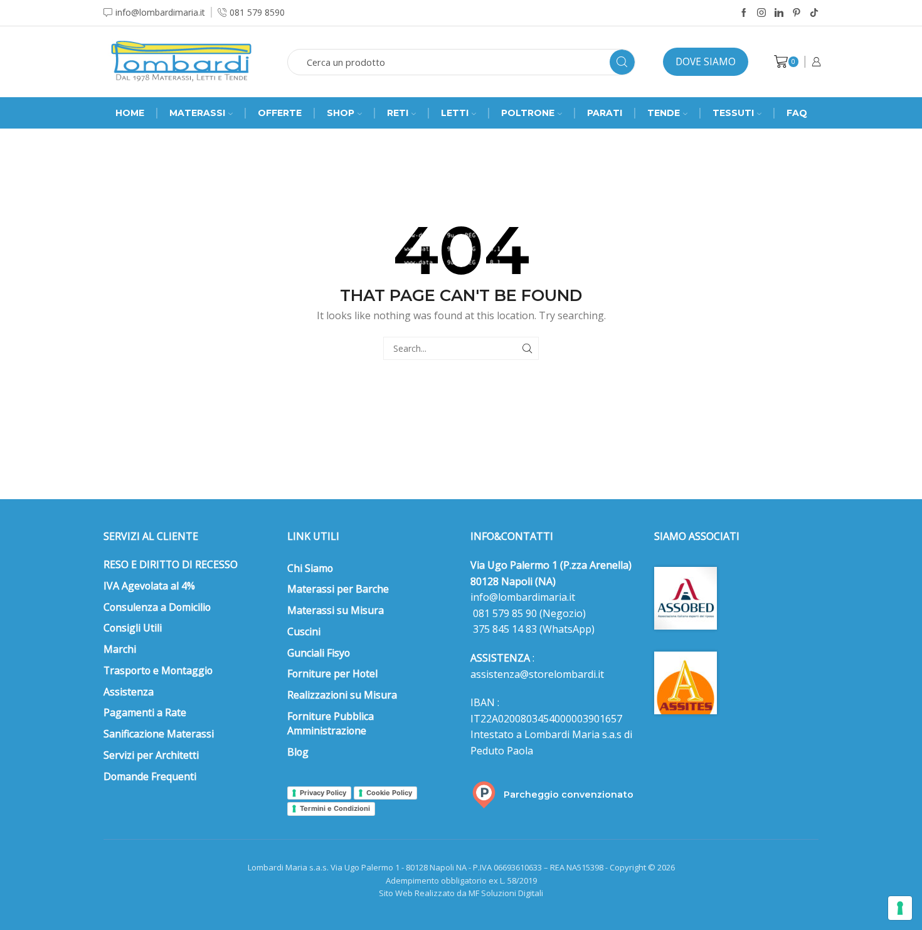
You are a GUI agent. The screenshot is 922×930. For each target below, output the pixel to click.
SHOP (340, 113)
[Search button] (622, 62)
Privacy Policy (323, 792)
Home (129, 113)
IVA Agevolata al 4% (149, 586)
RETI (397, 113)
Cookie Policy (389, 792)
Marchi (119, 649)
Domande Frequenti (149, 776)
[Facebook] (743, 13)
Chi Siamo (310, 568)
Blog (298, 752)
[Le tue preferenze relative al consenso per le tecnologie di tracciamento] (900, 908)
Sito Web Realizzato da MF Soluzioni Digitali (461, 893)
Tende (663, 113)
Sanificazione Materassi (158, 734)
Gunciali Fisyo (318, 653)
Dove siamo (706, 61)
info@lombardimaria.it (522, 597)
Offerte (280, 113)
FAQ (797, 113)
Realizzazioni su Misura (342, 695)
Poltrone (527, 113)
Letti (455, 113)
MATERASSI (197, 113)
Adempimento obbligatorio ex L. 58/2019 (461, 880)
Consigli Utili (132, 628)
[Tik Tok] (814, 13)
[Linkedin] (779, 13)
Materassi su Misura (335, 610)
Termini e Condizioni (335, 808)
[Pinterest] (796, 13)
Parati (604, 113)
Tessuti (733, 113)
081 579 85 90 (503, 613)
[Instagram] (761, 13)
